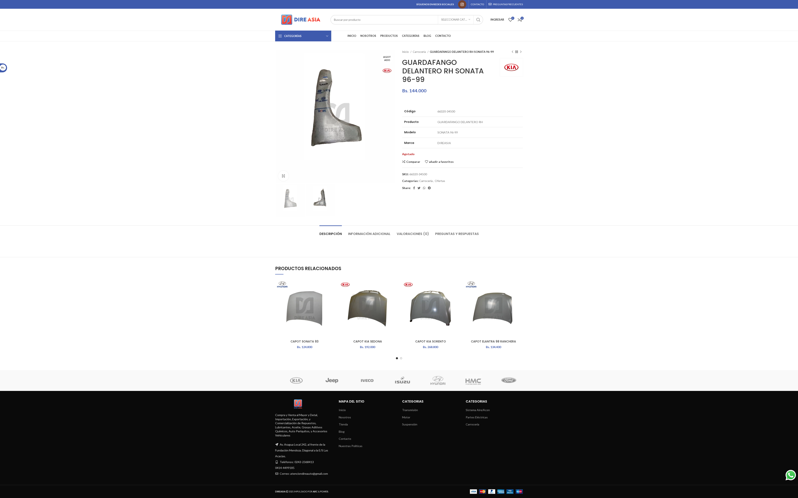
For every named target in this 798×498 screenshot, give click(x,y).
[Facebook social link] (414, 188)
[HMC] (292, 380)
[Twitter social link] (419, 188)
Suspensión (409, 424)
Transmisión (410, 410)
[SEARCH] (478, 20)
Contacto (345, 438)
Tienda (343, 424)
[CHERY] (434, 380)
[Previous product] (512, 52)
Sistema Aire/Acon (478, 410)
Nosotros (345, 417)
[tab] (330, 231)
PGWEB (324, 491)
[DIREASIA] (363, 380)
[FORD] (328, 380)
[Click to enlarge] (283, 176)
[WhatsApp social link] (424, 188)
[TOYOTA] (504, 380)
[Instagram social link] (462, 4)
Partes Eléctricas (477, 417)
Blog (342, 431)
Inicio (405, 51)
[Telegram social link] (429, 188)
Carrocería (419, 51)
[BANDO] (469, 380)
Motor (406, 417)
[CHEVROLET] (398, 380)
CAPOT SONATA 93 (305, 341)
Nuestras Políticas (350, 446)
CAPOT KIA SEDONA (367, 341)
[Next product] (521, 52)
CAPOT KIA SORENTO (430, 341)
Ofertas (440, 181)
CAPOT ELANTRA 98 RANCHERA (493, 341)
